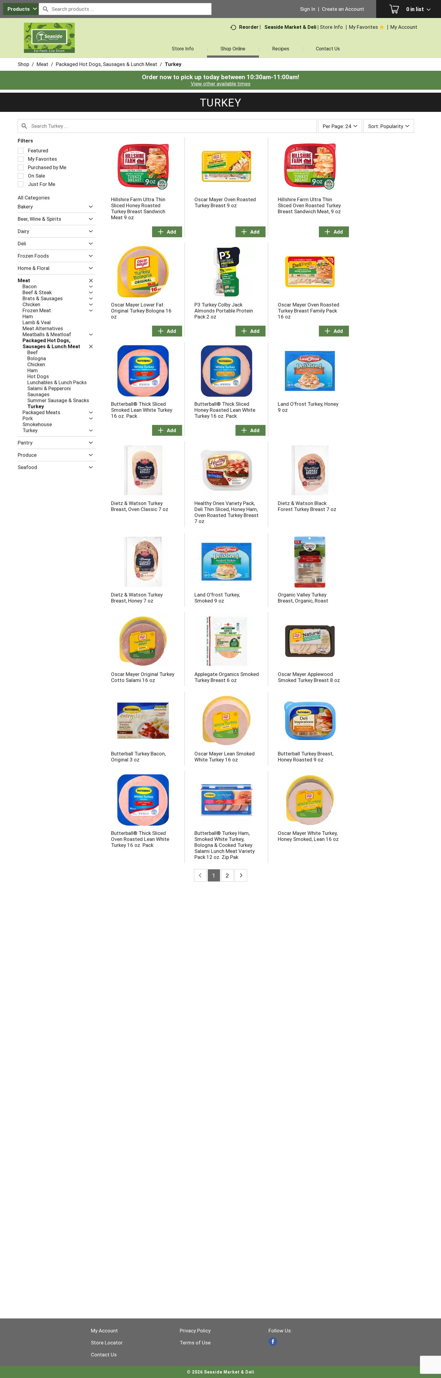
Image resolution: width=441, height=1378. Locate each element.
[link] (272, 1341)
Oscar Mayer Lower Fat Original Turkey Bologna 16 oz (141, 311)
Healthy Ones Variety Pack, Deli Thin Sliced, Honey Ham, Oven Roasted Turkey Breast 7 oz (226, 512)
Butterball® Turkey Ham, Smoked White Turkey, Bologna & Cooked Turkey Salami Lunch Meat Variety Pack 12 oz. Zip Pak (224, 845)
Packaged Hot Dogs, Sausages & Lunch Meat (106, 64)
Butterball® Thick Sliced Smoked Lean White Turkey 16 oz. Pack (141, 410)
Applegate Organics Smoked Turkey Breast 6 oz (226, 677)
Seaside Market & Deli (290, 27)
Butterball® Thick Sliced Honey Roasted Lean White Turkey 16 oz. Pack (224, 410)
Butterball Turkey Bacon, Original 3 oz (138, 757)
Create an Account (343, 9)
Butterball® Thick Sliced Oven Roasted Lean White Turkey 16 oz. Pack (140, 839)
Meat (42, 64)
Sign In (307, 9)
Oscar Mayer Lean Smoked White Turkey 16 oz (224, 757)
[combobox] (21, 9)
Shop (23, 64)
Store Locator (107, 1343)
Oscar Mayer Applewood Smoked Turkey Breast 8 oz (309, 677)
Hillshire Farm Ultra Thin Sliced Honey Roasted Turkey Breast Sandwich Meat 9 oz (138, 208)
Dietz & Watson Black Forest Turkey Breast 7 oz (307, 506)
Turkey (173, 64)
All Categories (34, 198)
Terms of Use (195, 1343)
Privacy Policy (195, 1331)
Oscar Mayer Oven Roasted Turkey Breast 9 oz (225, 202)
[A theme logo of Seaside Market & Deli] (49, 45)
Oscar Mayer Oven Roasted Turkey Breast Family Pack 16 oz (308, 311)
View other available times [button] (220, 84)
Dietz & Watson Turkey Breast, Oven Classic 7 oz (139, 506)
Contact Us (104, 1355)
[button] (89, 207)
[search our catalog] (45, 9)
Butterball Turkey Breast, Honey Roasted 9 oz (305, 757)
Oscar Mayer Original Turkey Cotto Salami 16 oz (142, 677)
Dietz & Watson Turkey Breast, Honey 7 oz (137, 598)
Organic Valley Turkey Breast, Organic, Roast (303, 598)
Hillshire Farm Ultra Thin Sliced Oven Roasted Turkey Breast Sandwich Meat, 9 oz (309, 205)
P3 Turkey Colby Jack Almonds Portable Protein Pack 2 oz (223, 311)
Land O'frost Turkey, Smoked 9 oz (217, 598)
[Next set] (241, 875)
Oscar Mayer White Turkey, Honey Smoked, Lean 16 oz (308, 836)
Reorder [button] (249, 27)
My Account (104, 1331)
